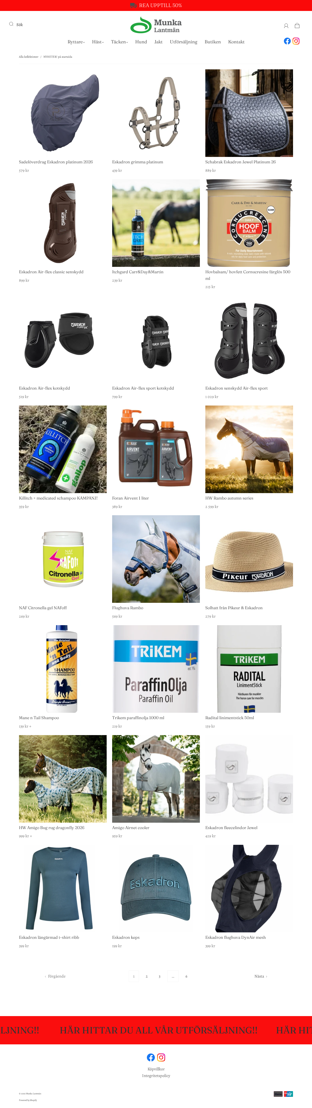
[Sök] (14, 24)
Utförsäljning (183, 41)
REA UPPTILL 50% (160, 5)
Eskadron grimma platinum (137, 161)
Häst (97, 41)
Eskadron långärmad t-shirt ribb (49, 937)
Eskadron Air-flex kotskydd (44, 388)
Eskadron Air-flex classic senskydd (51, 271)
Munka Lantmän (33, 1093)
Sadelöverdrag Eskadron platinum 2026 (56, 161)
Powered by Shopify (28, 1100)
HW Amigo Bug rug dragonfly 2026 (51, 827)
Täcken (118, 41)
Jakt (158, 41)
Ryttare (75, 41)
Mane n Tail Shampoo (39, 717)
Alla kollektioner (28, 57)
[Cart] (297, 25)
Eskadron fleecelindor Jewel (231, 827)
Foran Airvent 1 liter (130, 498)
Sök (19, 24)
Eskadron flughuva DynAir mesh (235, 937)
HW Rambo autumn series (229, 498)
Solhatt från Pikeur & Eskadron (234, 607)
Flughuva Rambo (127, 607)
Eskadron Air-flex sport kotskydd (143, 388)
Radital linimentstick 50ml (229, 717)
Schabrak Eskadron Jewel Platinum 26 (240, 161)
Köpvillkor (156, 1069)
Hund (141, 41)
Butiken (213, 41)
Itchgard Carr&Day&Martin (138, 271)
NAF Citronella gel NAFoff (43, 607)
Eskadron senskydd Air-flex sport (236, 388)
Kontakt (236, 41)
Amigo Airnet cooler (130, 827)
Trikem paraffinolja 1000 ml (138, 717)
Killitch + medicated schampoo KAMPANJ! (58, 498)
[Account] (286, 25)
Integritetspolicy (156, 1075)
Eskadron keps (126, 937)
